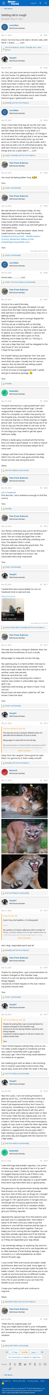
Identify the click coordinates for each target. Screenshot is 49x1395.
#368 (46, 401)
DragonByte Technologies (20, 1392)
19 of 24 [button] (24, 1352)
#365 (46, 206)
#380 (46, 1319)
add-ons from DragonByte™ (33, 1390)
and (17, 103)
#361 (46, 35)
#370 (46, 526)
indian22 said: (8, 916)
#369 (46, 488)
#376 (46, 967)
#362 (46, 68)
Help (42, 1381)
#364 (46, 173)
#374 (46, 780)
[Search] (45, 3)
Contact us (6, 1381)
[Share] (41, 35)
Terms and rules (19, 1381)
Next (33, 1352)
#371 (46, 584)
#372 (46, 645)
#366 (46, 273)
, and (20, 155)
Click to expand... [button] (24, 750)
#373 (46, 723)
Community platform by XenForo (23, 1388)
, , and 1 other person (23, 48)
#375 (46, 910)
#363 (46, 120)
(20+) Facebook (8, 492)
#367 (46, 299)
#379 (46, 1161)
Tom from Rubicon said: (12, 728)
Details (32, 1392)
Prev (15, 1352)
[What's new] (40, 3)
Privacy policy (32, 1381)
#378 (46, 1091)
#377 (46, 1014)
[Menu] (4, 3)
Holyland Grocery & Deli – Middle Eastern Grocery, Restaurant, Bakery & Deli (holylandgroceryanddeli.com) (20, 239)
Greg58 (6, 19)
